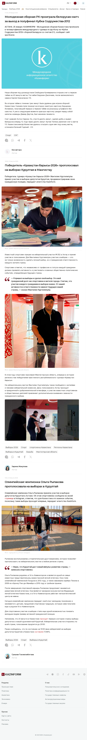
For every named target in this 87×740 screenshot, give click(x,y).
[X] (30, 140)
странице (9, 498)
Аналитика (6, 695)
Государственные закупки (55, 703)
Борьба (29, 452)
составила (38, 632)
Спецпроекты (53, 9)
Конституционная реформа (36, 9)
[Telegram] (18, 140)
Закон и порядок (72, 9)
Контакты (5, 720)
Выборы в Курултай (14, 452)
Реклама (5, 724)
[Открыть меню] (83, 3)
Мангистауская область (46, 452)
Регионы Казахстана (63, 447)
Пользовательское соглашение (57, 687)
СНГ (16, 135)
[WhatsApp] (12, 140)
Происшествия (7, 687)
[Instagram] (6, 140)
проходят (44, 619)
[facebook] (63, 674)
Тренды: (5, 9)
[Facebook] (24, 140)
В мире (4, 703)
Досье (62, 9)
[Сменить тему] (76, 3)
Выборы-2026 (14, 9)
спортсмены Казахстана (40, 447)
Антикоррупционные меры (55, 699)
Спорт (8, 135)
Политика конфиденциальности (57, 691)
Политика (5, 691)
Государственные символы (55, 695)
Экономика (6, 699)
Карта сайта (6, 716)
